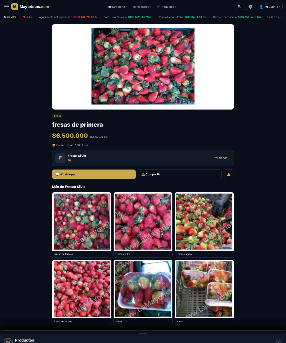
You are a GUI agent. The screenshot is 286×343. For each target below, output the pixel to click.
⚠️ (228, 174)
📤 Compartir (150, 174)
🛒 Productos (166, 6)
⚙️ (250, 7)
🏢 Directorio (117, 6)
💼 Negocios (142, 6)
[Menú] (6, 6)
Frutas (57, 115)
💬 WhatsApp (65, 174)
